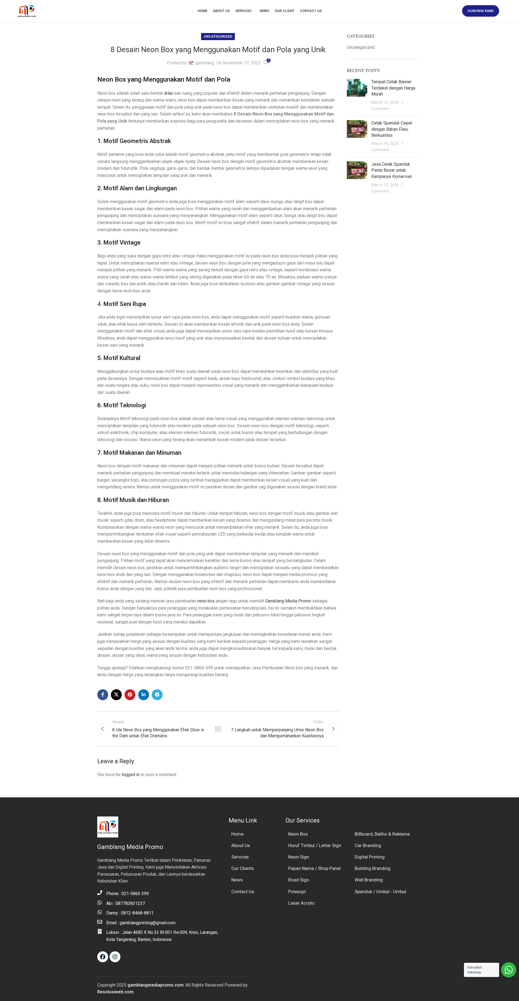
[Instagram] (115, 956)
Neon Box (298, 834)
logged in (130, 774)
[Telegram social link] (157, 694)
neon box (206, 601)
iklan (168, 93)
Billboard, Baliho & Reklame (382, 834)
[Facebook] (102, 956)
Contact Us (242, 891)
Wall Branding (369, 880)
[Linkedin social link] (143, 694)
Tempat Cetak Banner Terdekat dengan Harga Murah (393, 88)
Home (237, 834)
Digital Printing (370, 857)
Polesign (297, 891)
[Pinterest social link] (130, 694)
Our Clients (242, 868)
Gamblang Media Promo (288, 601)
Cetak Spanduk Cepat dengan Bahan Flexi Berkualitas (391, 129)
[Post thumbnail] (357, 95)
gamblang (204, 63)
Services (240, 857)
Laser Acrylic (301, 903)
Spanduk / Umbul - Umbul (380, 891)
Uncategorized (218, 36)
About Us (240, 845)
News (237, 880)
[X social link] (116, 694)
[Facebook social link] (102, 694)
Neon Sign (298, 857)
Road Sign (298, 880)
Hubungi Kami (481, 11)
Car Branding (368, 845)
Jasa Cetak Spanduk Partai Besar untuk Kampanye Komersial (391, 170)
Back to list (218, 728)
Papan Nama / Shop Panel (314, 868)
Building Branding (372, 868)
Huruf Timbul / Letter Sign (314, 845)
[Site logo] (26, 10)
